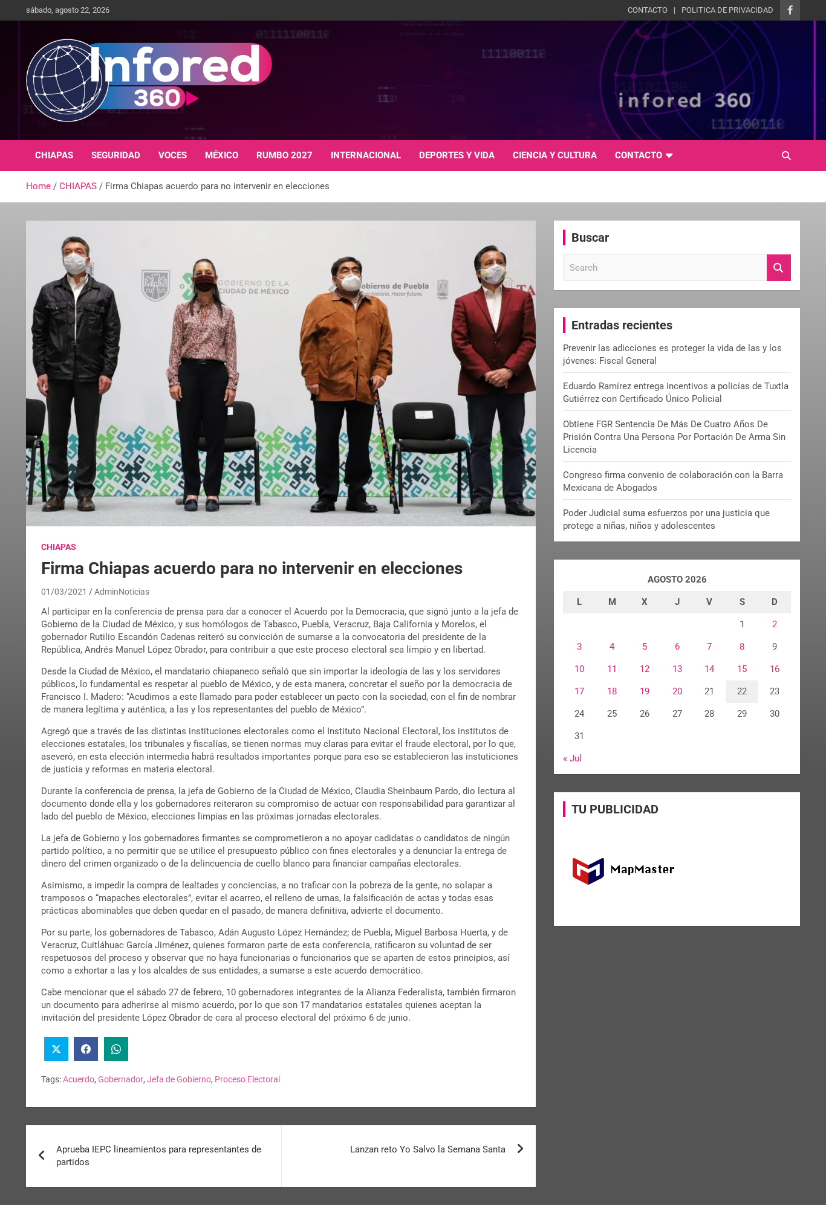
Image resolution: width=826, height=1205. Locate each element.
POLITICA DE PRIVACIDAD (727, 10)
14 (709, 669)
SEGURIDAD (115, 155)
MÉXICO (221, 155)
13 (677, 669)
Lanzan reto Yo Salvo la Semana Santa (428, 1149)
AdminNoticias (121, 591)
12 (644, 669)
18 (612, 691)
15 (742, 669)
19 (644, 691)
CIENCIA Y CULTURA (555, 155)
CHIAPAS (54, 155)
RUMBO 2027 (284, 155)
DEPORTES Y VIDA (457, 155)
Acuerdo (78, 1079)
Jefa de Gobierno (179, 1079)
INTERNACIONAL (366, 155)
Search (779, 268)
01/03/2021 (64, 591)
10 (579, 669)
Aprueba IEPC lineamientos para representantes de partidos (158, 1156)
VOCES (172, 155)
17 (579, 691)
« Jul (572, 758)
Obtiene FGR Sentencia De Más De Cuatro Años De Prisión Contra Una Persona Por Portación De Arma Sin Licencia (674, 437)
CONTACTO (648, 10)
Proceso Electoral (247, 1079)
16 (774, 669)
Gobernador (120, 1079)
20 (677, 691)
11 (612, 669)
